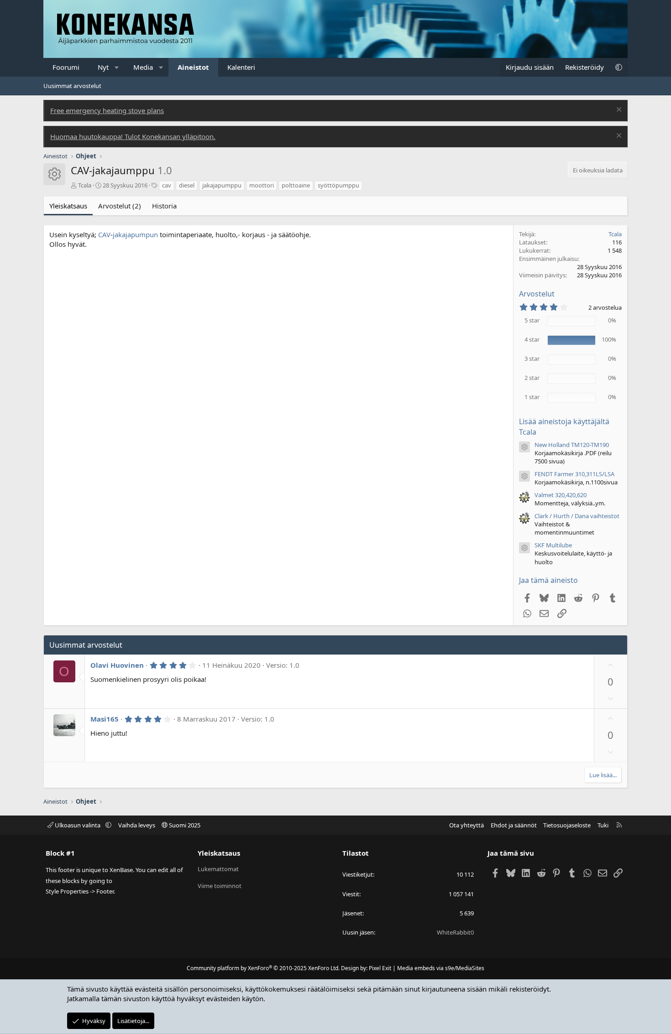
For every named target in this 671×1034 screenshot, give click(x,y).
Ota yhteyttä (466, 825)
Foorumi (65, 67)
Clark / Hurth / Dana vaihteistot (577, 516)
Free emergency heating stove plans (107, 110)
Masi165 (104, 718)
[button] (117, 67)
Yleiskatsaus (68, 205)
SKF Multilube (553, 545)
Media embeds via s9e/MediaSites (440, 968)
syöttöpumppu (338, 185)
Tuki (603, 825)
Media (143, 67)
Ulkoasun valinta (77, 825)
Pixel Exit (380, 968)
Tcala (84, 185)
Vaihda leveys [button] (136, 825)
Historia (164, 205)
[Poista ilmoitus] (618, 110)
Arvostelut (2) (119, 205)
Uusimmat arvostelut (72, 86)
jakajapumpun (135, 234)
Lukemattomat (218, 869)
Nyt (103, 67)
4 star (532, 339)
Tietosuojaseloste (567, 825)
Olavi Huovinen (117, 665)
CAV (104, 234)
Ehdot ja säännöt (514, 825)
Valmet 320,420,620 (561, 495)
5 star (532, 320)
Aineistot (193, 67)
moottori (261, 185)
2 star (532, 378)
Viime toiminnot (219, 886)
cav (166, 185)
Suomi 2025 (184, 825)
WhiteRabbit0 (455, 932)
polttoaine (296, 185)
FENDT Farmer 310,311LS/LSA (574, 474)
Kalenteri (241, 67)
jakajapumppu (221, 185)
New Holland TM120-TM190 (572, 445)
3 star (532, 358)
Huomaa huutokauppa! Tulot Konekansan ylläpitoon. (132, 136)
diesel (186, 185)
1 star (532, 397)
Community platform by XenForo (263, 968)
